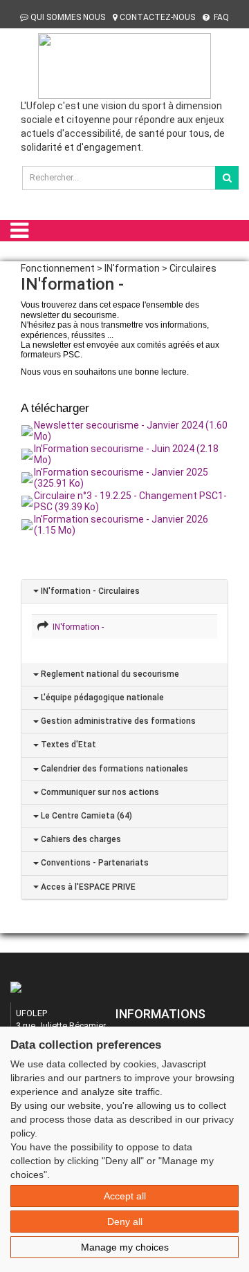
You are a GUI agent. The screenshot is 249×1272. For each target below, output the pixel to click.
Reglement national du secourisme (109, 674)
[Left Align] (227, 177)
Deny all (124, 1221)
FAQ (220, 17)
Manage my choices (125, 1247)
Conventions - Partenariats (94, 863)
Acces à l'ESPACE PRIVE (87, 887)
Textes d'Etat (67, 744)
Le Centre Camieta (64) (85, 816)
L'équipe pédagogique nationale (101, 697)
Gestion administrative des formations (117, 721)
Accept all (125, 1195)
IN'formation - (76, 627)
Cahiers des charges (80, 839)
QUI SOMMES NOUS (67, 17)
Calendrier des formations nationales (113, 769)
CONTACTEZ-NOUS (157, 17)
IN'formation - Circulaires (89, 591)
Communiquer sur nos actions (99, 792)
